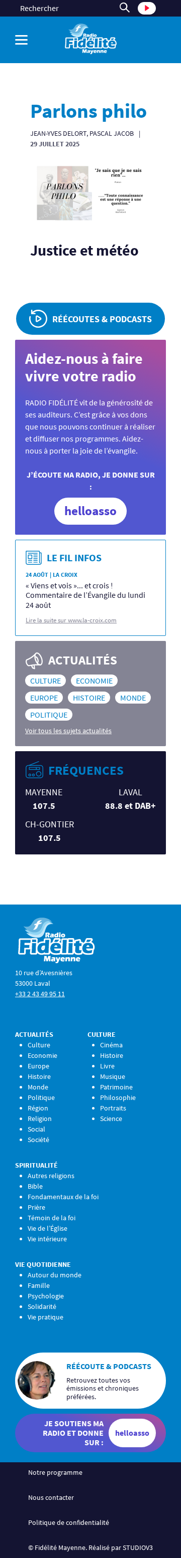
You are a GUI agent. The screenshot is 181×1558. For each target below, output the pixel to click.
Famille (39, 1285)
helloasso (90, 511)
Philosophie (118, 1097)
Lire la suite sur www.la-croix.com (71, 620)
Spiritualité (36, 1165)
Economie (94, 681)
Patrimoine (116, 1086)
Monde (133, 698)
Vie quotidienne (43, 1264)
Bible (35, 1186)
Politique (48, 715)
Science (111, 1118)
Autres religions (51, 1175)
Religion (40, 1118)
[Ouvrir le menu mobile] (24, 40)
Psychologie (46, 1295)
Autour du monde (54, 1274)
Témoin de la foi (51, 1217)
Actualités (34, 1034)
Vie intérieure (47, 1238)
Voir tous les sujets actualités (68, 730)
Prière (36, 1207)
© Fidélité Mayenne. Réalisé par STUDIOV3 (90, 1547)
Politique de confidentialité (68, 1522)
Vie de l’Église (47, 1228)
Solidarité (42, 1306)
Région (38, 1107)
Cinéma (111, 1044)
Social (36, 1129)
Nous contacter (51, 1497)
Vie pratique (45, 1316)
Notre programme (55, 1472)
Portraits (113, 1107)
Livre (107, 1065)
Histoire (89, 698)
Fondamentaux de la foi (63, 1196)
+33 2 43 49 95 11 (40, 993)
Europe (44, 698)
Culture (45, 681)
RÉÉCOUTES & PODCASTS (102, 319)
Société (38, 1139)
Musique (112, 1076)
